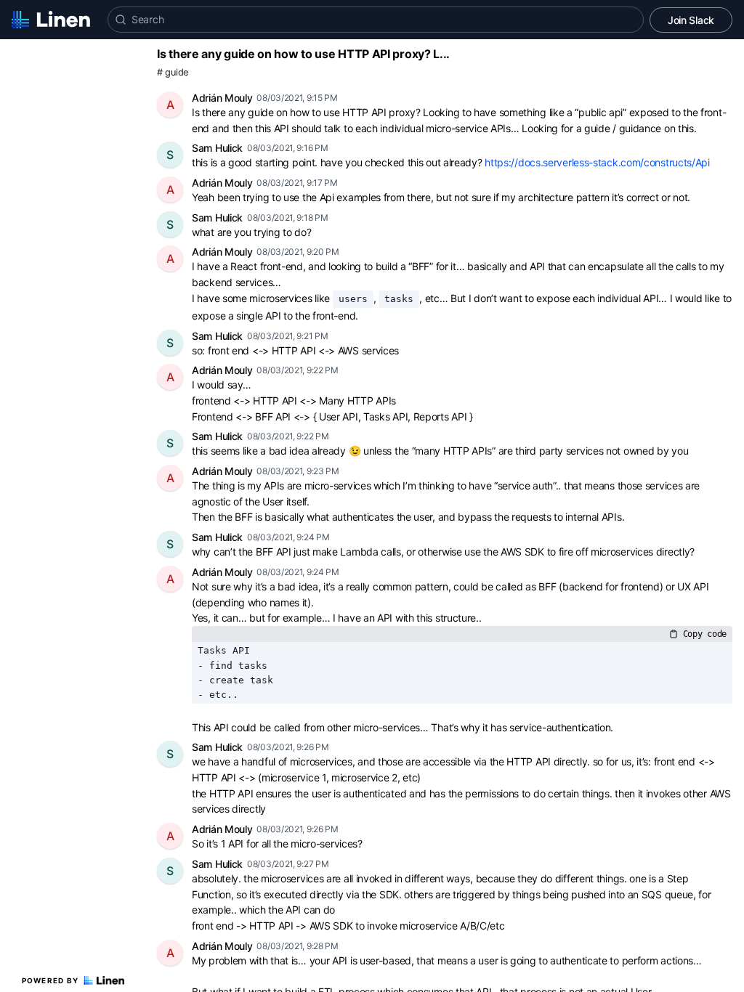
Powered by (50, 980)
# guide (172, 72)
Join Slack (691, 20)
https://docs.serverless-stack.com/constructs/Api (597, 162)
